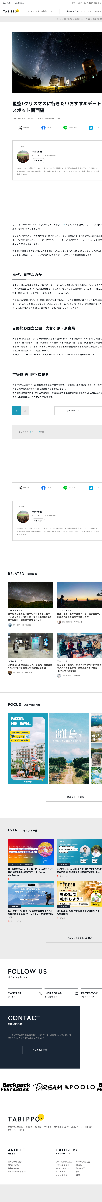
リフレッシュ (85, 11)
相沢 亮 (28, 625)
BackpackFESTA (63, 1168)
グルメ (79, 1171)
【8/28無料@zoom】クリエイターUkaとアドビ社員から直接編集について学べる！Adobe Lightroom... (31, 872)
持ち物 (79, 1165)
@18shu (62, 224)
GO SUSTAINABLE (64, 1161)
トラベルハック (15, 661)
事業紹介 (97, 3)
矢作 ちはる (78, 622)
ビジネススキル (63, 1165)
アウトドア (97, 11)
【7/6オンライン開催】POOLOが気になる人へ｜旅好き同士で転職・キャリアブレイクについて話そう (30, 914)
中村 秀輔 (37, 151)
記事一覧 (39, 11)
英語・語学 (80, 1168)
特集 (45, 11)
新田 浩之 (28, 673)
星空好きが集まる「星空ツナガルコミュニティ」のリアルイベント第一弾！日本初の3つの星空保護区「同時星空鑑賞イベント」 (29, 617)
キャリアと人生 (83, 1161)
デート (34, 432)
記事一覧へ (38, 160)
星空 (42, 432)
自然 (78, 1175)
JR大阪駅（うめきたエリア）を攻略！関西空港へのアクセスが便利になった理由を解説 (30, 666)
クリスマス (24, 432)
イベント (50, 11)
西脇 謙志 (77, 676)
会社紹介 (90, 3)
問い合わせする (39, 1050)
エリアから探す (15, 610)
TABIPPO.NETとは (79, 3)
